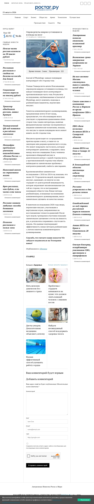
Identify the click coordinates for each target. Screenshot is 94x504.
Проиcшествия (39, 23)
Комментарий (30, 391)
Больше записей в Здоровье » (58, 265)
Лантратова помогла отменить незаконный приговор (79, 41)
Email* (28, 426)
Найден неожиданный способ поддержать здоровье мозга (58, 329)
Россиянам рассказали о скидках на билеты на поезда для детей (12, 73)
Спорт (25, 17)
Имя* (27, 418)
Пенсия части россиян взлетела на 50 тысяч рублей (11, 52)
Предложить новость (32, 3)
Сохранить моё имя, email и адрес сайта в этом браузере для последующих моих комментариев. (46, 447)
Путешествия (74, 17)
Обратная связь (17, 3)
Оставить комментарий (12, 62)
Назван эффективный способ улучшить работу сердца (34, 361)
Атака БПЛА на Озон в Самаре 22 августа (81, 151)
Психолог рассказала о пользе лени (9, 225)
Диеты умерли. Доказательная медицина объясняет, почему (35, 329)
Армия (52, 17)
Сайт (27, 434)
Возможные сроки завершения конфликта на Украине (82, 61)
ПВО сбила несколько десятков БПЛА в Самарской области (81, 131)
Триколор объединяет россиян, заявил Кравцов (10, 110)
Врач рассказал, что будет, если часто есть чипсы (12, 189)
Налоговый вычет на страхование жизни (12, 172)
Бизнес (33, 17)
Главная (18, 17)
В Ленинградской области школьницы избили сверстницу (81, 170)
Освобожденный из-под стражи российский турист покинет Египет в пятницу (82, 209)
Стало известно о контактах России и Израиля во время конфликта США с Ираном (82, 108)
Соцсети (51, 23)
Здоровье (43, 249)
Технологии (62, 17)
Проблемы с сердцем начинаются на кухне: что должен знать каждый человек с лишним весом (57, 294)
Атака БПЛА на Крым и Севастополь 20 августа (81, 229)
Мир (59, 23)
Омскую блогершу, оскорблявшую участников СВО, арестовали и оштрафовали (82, 250)
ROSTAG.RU (66, 495)
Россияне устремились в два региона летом (82, 189)
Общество (43, 17)
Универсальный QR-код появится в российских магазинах (11, 129)
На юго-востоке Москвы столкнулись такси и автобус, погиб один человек (81, 83)
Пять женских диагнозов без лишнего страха (34, 288)
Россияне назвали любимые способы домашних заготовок (12, 206)
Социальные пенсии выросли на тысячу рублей (12, 92)
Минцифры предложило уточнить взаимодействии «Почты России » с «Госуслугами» (12, 152)
